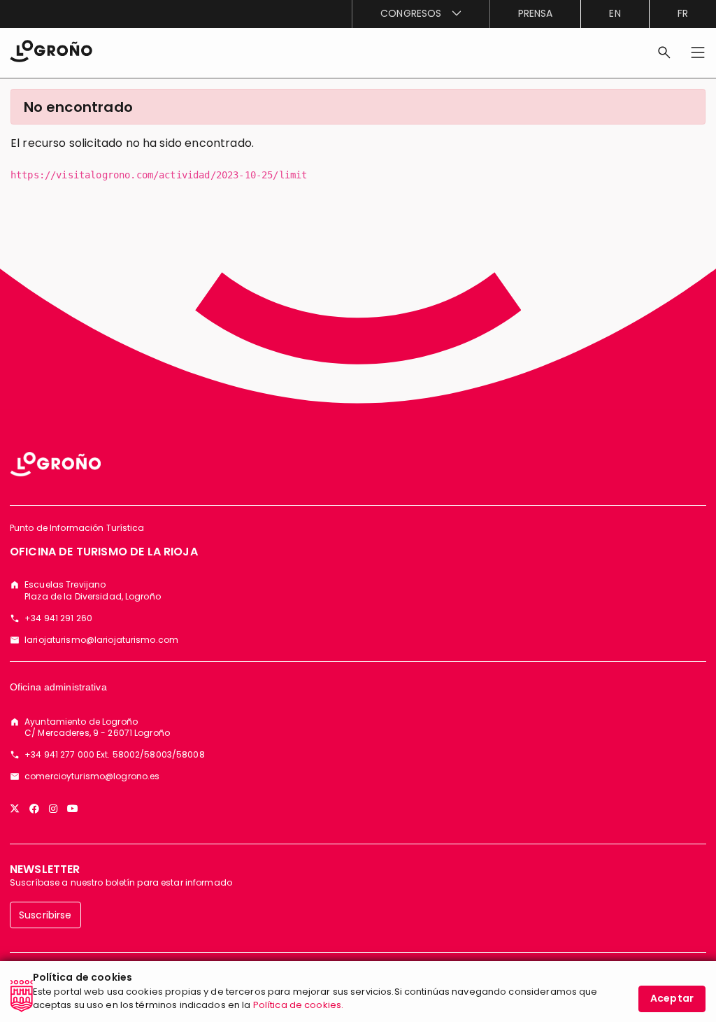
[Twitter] (15, 809)
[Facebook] (34, 809)
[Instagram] (53, 809)
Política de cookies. (298, 1005)
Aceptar (672, 998)
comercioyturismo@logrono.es (91, 776)
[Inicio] (51, 50)
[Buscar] (664, 52)
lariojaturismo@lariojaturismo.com (101, 640)
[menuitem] (420, 14)
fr (683, 13)
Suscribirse (45, 915)
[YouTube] (72, 809)
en (614, 13)
